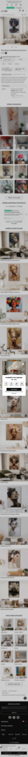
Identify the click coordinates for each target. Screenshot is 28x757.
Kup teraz (14, 389)
